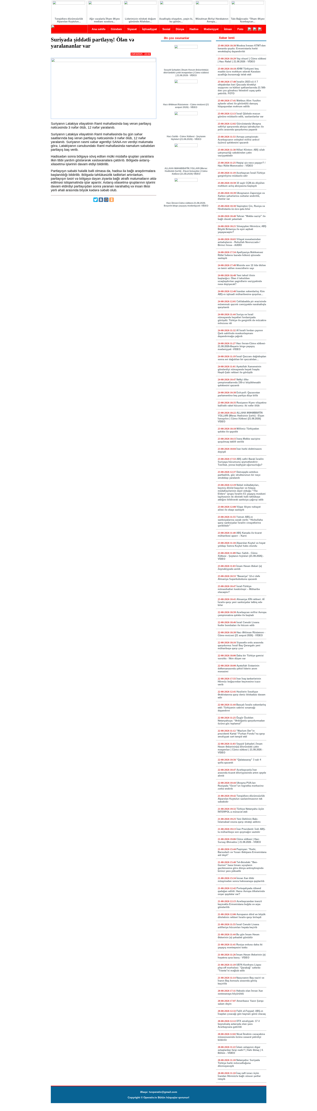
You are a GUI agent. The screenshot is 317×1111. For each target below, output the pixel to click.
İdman (228, 29)
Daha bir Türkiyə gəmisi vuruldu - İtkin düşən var (241, 657)
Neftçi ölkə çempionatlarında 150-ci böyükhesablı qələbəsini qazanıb (239, 382)
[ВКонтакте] (101, 200)
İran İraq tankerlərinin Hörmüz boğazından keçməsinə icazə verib (239, 681)
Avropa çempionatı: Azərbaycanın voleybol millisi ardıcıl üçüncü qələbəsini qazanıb (238, 139)
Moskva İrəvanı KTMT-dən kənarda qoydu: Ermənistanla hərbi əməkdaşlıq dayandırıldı (242, 48)
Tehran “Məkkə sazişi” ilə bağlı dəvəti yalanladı (241, 217)
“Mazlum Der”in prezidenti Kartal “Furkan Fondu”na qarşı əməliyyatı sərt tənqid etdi (241, 733)
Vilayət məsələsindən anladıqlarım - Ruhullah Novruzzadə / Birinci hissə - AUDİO (239, 242)
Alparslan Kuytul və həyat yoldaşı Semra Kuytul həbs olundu (241, 544)
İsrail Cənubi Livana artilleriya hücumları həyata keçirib (238, 926)
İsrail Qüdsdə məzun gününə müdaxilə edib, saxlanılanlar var (240, 115)
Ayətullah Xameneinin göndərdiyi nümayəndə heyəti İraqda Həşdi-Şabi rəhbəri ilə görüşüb (239, 369)
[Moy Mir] (106, 200)
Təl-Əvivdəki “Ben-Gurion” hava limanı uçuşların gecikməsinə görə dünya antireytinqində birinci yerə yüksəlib (240, 866)
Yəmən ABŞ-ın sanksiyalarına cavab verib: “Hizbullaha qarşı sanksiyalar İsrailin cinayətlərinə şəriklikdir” (240, 521)
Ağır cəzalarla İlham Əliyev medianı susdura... (104, 20)
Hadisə (194, 29)
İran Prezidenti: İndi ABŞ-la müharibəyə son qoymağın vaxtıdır (241, 830)
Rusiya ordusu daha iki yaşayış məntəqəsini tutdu (240, 946)
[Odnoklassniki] (111, 200)
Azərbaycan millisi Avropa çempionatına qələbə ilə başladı (242, 614)
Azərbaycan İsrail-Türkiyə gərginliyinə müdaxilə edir (241, 174)
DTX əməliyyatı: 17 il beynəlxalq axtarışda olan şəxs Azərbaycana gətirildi (239, 1024)
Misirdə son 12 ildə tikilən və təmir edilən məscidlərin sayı (242, 267)
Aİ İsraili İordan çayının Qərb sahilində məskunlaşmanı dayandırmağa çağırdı (240, 333)
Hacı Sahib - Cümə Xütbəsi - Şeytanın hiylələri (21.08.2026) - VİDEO (186, 137)
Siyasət (132, 29)
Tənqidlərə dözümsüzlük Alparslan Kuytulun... (69, 20)
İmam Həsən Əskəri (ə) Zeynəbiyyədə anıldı (240, 567)
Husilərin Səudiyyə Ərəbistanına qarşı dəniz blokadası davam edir (241, 694)
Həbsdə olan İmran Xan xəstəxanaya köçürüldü (240, 992)
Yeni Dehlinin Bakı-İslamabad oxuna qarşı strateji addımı (239, 820)
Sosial (166, 29)
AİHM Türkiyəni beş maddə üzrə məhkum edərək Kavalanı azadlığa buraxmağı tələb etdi (239, 71)
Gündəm (116, 29)
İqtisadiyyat (149, 29)
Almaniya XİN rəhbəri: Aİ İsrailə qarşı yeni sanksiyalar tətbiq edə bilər (241, 602)
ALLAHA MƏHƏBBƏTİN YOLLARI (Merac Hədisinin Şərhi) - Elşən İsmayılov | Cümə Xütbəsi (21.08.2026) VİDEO (186, 171)
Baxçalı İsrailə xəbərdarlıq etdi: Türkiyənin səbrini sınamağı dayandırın (242, 707)
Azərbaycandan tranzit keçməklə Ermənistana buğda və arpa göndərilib (240, 904)
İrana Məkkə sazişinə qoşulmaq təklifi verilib (239, 440)
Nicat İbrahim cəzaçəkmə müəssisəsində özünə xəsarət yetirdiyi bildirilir (241, 1037)
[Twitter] (95, 200)
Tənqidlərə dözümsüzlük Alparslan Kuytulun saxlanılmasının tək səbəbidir (241, 798)
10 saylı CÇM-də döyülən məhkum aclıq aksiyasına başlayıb (241, 184)
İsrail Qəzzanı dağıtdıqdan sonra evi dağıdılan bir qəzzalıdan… (242, 358)
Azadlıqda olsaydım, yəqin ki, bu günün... (176, 20)
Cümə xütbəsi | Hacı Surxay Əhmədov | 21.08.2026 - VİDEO (239, 840)
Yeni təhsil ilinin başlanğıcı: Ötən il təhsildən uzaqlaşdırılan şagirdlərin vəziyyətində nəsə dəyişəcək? (240, 280)
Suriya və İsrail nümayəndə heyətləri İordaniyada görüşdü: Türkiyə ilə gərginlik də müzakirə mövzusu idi (242, 319)
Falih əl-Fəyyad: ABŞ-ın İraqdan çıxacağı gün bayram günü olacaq (242, 1012)
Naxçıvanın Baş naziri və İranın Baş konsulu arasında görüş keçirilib (241, 980)
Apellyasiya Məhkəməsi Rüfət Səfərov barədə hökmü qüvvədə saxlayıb (240, 255)
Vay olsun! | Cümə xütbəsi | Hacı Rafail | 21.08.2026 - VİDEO (242, 60)
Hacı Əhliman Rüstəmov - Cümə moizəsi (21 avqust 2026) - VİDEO (186, 106)
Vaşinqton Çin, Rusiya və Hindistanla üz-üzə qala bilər (241, 207)
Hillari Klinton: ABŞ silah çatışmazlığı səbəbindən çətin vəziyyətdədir (241, 152)
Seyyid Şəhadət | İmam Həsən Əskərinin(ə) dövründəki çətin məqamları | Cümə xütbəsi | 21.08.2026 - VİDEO (186, 73)
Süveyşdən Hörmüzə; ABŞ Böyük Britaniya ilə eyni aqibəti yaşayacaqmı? (242, 229)
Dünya (180, 29)
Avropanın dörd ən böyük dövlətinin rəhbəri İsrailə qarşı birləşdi (241, 916)
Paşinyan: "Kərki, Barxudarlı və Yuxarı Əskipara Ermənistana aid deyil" (242, 852)
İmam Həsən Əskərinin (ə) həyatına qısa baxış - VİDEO (241, 956)
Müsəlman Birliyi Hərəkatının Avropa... (212, 20)
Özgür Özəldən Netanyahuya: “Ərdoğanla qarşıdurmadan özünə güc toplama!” (241, 720)
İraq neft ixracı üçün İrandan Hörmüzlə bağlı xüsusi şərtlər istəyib (239, 1076)
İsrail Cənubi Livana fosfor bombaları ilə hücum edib (238, 624)
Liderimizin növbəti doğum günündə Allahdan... (140, 20)
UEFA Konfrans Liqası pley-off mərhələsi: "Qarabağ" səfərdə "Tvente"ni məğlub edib (239, 967)
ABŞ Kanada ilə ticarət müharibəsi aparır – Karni (240, 534)
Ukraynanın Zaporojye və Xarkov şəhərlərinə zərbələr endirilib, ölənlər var (241, 196)
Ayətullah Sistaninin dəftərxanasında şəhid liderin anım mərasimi (238, 668)
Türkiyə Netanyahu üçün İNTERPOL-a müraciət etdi (241, 810)
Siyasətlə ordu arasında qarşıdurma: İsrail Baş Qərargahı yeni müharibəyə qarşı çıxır (240, 645)
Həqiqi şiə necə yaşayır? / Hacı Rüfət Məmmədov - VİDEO (241, 164)
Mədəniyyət (211, 29)
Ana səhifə (98, 29)
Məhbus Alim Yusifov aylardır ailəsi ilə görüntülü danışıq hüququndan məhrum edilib (239, 103)
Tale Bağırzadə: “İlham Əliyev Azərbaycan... (248, 20)
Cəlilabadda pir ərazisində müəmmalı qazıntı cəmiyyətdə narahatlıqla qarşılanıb (242, 304)
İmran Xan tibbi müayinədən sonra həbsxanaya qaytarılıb (241, 879)
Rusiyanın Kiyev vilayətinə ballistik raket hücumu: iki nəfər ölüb (242, 404)
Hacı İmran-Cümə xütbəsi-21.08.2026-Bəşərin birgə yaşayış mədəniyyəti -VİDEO (186, 204)
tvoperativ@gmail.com (163, 1091)
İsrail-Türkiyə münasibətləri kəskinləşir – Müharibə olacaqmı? (239, 589)
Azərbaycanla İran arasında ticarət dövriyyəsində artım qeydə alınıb (242, 772)
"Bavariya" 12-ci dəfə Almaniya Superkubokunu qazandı (239, 577)
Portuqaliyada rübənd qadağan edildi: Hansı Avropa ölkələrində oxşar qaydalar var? (241, 891)
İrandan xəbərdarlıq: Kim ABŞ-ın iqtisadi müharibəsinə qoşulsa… (241, 293)
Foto (240, 29)
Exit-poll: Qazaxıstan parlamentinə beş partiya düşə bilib (239, 394)
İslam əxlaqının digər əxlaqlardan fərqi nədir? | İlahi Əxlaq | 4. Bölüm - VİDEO (240, 1050)
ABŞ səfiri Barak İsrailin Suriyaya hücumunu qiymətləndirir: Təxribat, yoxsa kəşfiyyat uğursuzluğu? (241, 462)
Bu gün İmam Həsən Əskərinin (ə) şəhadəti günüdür (238, 936)
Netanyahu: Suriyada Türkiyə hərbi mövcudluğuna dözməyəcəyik (239, 1063)
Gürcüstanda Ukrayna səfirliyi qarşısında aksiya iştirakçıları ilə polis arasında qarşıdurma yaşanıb (241, 126)
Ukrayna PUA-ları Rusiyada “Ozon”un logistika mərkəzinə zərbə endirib (240, 785)
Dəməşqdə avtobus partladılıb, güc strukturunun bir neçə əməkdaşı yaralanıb (239, 475)
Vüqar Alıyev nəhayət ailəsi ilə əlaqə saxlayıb (239, 508)
